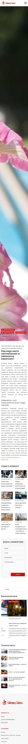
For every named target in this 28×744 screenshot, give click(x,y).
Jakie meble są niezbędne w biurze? (5, 527)
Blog (2, 716)
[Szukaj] (3, 589)
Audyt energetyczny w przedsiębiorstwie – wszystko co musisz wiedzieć (21, 529)
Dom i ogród (4, 738)
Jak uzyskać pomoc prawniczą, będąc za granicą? (7, 484)
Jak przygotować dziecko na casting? (20, 505)
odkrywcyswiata (9, 329)
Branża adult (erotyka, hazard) (11, 735)
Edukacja (4, 741)
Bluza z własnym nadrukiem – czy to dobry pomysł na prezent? (17, 679)
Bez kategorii (20, 332)
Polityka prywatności (8, 719)
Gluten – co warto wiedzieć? (17, 672)
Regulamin (4, 722)
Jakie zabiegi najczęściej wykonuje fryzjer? (16, 658)
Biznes (3, 732)
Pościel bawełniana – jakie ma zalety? (17, 665)
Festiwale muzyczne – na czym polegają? (18, 685)
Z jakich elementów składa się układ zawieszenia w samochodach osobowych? (17, 651)
